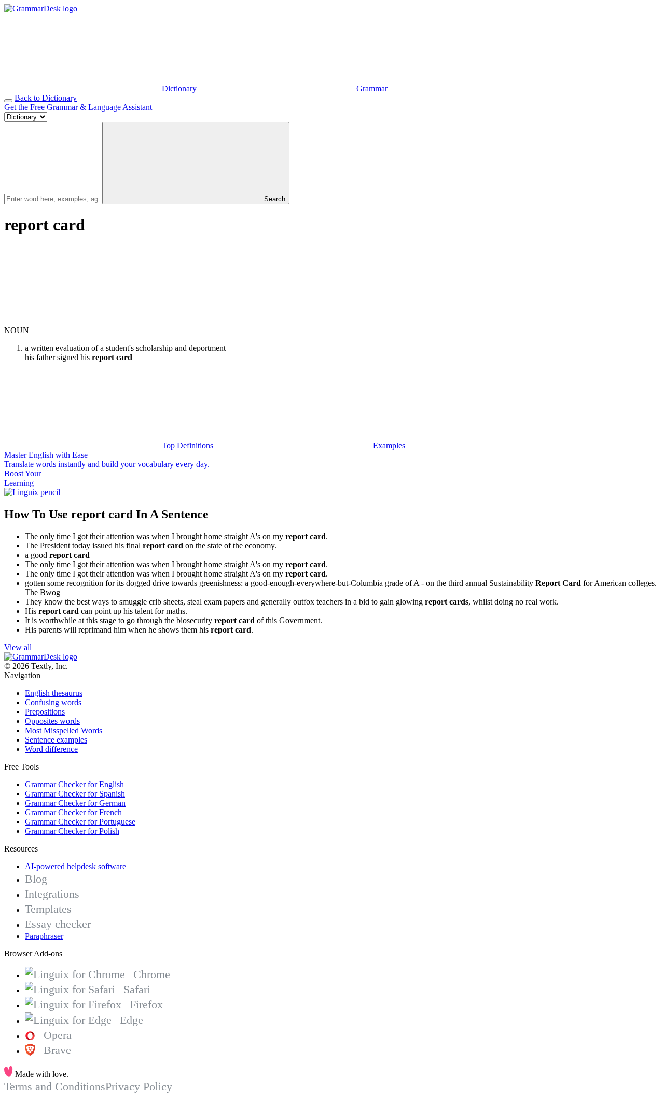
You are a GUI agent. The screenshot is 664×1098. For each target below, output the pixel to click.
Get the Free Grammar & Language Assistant (78, 107)
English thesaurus (53, 693)
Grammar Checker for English (74, 784)
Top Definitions (187, 445)
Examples (388, 445)
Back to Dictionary (46, 97)
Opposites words (52, 721)
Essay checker (58, 923)
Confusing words (53, 702)
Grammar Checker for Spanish (75, 793)
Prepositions (45, 711)
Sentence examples (56, 739)
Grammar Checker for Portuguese (80, 821)
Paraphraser (44, 935)
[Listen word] (82, 321)
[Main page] (40, 8)
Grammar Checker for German (75, 803)
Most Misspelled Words (63, 730)
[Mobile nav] (8, 100)
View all (18, 647)
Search (273, 199)
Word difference (51, 749)
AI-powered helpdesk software (75, 866)
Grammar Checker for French (73, 812)
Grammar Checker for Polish (72, 831)
